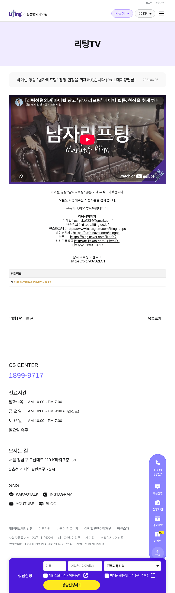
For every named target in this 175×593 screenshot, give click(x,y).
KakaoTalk (27, 494)
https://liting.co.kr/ (95, 225)
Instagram (61, 494)
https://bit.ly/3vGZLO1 (88, 261)
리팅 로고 (28, 13)
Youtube (25, 504)
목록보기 (155, 318)
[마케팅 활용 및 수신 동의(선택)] (107, 576)
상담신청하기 (71, 585)
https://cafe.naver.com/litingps (96, 233)
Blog (51, 504)
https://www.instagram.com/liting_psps (96, 229)
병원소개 (123, 529)
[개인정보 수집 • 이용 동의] (45, 576)
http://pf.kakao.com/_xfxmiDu (97, 241)
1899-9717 (26, 375)
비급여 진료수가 (67, 529)
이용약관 (45, 529)
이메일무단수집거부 (97, 529)
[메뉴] (161, 13)
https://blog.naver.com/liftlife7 (93, 237)
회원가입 (160, 2)
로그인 (149, 2)
